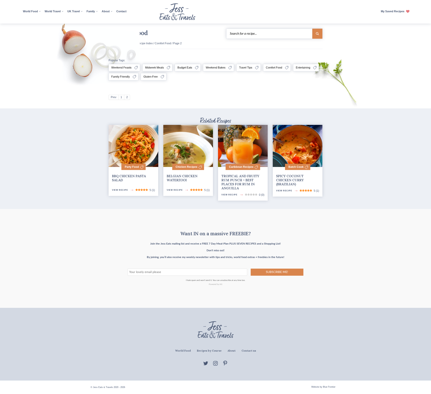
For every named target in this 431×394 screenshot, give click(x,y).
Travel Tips (245, 67)
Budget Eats (184, 67)
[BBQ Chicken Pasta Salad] (133, 162)
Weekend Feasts (121, 67)
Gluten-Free (150, 76)
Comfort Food (163, 43)
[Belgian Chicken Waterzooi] (188, 137)
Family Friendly (120, 76)
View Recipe (120, 385)
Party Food (132, 166)
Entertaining (303, 67)
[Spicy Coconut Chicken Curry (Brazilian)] (297, 162)
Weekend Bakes (215, 67)
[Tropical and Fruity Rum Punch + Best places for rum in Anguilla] (243, 137)
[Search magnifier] (317, 34)
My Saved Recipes (392, 11)
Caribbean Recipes (241, 166)
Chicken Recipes (186, 166)
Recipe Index (145, 43)
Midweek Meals (154, 67)
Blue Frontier (329, 387)
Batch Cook (296, 166)
